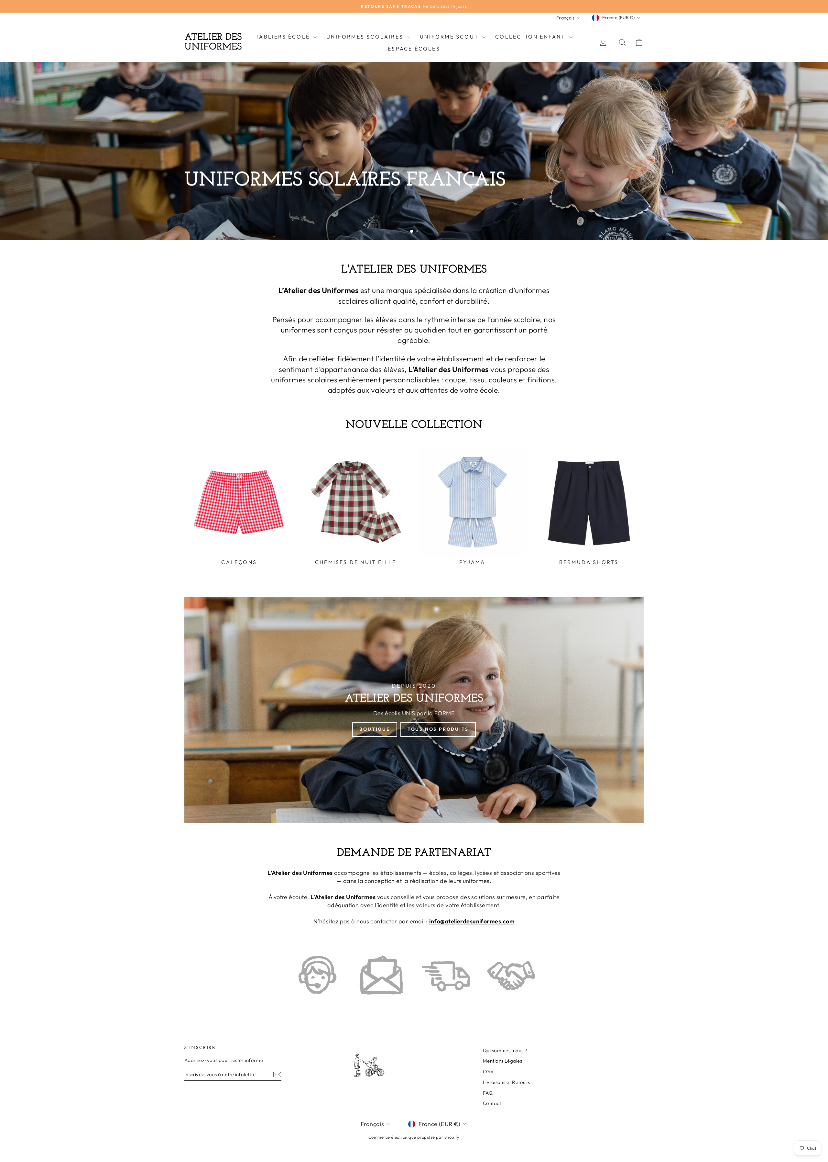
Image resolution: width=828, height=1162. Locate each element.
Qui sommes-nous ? (505, 1050)
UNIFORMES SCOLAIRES (365, 36)
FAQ (488, 1093)
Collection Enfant (531, 36)
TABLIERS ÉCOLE (284, 36)
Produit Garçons (284, 219)
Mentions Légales (502, 1061)
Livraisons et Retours (506, 1082)
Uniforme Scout (450, 36)
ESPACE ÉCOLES (414, 48)
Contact (492, 1103)
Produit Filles (215, 219)
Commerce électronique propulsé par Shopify (414, 1137)
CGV (488, 1071)
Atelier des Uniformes (213, 42)
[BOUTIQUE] (414, 710)
